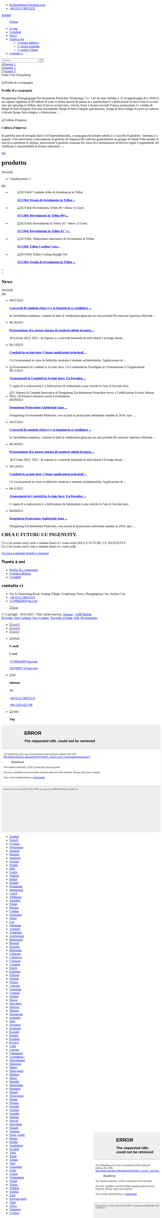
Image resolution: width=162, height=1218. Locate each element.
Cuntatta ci (16, 53)
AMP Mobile (83, 614)
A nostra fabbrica (28, 42)
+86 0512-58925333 (22, 8)
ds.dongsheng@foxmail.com (27, 5)
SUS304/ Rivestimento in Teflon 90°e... (43, 215)
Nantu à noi (16, 39)
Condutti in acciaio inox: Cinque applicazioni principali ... (48, 352)
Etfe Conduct (22, 618)
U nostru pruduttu (28, 46)
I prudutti (15, 32)
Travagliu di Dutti (61, 618)
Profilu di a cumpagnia (23, 570)
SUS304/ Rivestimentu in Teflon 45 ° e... (43, 231)
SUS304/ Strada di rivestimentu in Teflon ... (46, 200)
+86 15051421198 (20, 705)
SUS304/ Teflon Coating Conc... (38, 246)
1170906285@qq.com (23, 601)
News (13, 35)
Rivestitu (7, 618)
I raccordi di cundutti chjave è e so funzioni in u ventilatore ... (50, 308)
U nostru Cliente (27, 49)
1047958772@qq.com (23, 668)
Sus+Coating (40, 618)
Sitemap (68, 614)
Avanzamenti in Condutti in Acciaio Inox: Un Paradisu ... (47, 378)
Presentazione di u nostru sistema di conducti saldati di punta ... (51, 330)
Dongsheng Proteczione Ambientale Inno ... (38, 407)
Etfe (76, 618)
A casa (13, 28)
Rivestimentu (89, 618)
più (4, 153)
